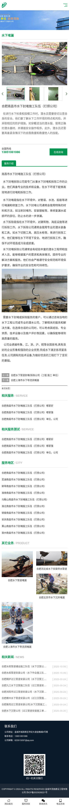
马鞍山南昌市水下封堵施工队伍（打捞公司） (25, 499)
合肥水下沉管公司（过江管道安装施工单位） (25, 710)
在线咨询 (58, 152)
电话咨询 (60, 803)
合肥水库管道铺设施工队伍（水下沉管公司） (25, 666)
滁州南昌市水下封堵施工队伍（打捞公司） (24, 532)
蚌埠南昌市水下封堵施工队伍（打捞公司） (24, 486)
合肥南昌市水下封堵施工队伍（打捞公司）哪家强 (27, 412)
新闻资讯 (43, 803)
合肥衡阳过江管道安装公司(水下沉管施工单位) (25, 704)
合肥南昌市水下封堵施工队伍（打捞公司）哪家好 (27, 405)
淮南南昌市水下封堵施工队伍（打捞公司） (24, 492)
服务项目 (26, 803)
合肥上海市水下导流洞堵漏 (25, 380)
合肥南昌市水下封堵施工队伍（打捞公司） (24, 472)
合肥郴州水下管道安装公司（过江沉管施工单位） (25, 698)
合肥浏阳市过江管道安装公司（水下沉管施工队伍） (25, 691)
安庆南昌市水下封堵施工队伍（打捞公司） (24, 519)
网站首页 (9, 803)
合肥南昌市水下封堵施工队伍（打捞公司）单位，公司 (30, 418)
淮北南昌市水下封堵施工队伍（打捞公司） (24, 506)
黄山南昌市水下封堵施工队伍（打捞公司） (24, 526)
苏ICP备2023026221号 (36, 792)
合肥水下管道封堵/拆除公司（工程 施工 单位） (35, 375)
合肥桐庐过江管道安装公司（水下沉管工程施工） (25, 679)
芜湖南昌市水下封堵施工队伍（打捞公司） (24, 479)
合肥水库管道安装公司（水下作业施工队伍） (25, 672)
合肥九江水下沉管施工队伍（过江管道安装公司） (25, 685)
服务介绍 (9, 163)
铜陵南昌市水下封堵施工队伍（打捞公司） (24, 512)
